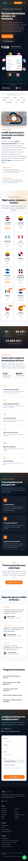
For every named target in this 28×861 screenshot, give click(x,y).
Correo (5, 751)
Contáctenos (9, 41)
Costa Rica (3, 808)
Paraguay (17, 816)
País (4, 758)
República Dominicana (20, 814)
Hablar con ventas (5, 844)
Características (4, 825)
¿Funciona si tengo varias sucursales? (10, 689)
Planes (3, 827)
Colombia (17, 808)
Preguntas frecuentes (6, 831)
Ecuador (3, 812)
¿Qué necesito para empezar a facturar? (11, 677)
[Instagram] (6, 801)
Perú (16, 810)
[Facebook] (2, 801)
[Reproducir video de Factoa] (14, 118)
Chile (2, 818)
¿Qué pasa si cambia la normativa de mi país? (12, 700)
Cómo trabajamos (5, 829)
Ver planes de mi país (13, 582)
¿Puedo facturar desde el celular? (12, 695)
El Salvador (4, 814)
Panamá (16, 812)
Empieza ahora (7, 36)
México (3, 816)
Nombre (5, 738)
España (16, 818)
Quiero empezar (14, 777)
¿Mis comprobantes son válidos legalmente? (12, 683)
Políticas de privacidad (6, 846)
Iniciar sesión (18, 2)
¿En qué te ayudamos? (9, 765)
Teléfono (5, 745)
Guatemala (3, 810)
